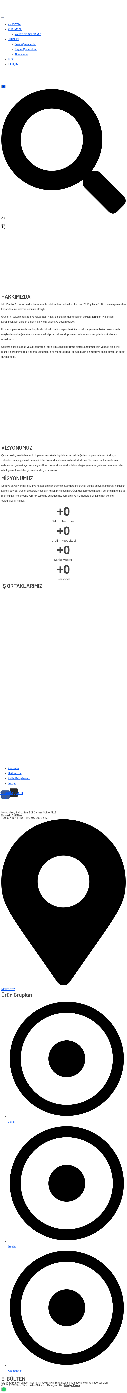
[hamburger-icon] (2, 17)
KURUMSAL (15, 29)
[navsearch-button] (63, 212)
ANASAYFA (14, 24)
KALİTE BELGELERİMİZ (28, 34)
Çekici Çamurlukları (25, 44)
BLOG (11, 59)
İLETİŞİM (13, 64)
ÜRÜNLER (13, 39)
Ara (3, 217)
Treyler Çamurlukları (26, 49)
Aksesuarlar (21, 54)
